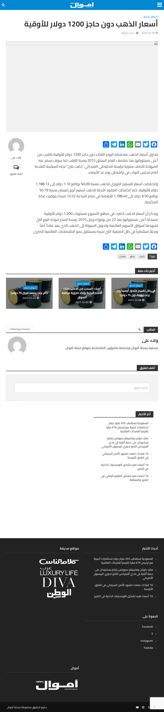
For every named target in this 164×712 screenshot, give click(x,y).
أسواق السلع (151, 17)
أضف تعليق (16, 173)
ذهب (142, 256)
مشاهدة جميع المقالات (19, 329)
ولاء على (16, 157)
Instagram (147, 640)
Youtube (148, 647)
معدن (122, 256)
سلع (132, 256)
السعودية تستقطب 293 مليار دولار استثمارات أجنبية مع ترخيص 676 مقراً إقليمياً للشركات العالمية (127, 427)
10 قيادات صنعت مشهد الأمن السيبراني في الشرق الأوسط (125, 455)
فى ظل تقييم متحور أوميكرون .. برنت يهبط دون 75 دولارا (134, 293)
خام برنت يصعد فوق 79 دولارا (29, 293)
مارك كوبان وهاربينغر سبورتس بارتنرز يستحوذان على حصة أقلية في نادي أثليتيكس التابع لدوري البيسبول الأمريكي (124, 442)
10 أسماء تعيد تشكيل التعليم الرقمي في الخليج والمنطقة (124, 477)
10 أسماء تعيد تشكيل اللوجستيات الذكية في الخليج (124, 466)
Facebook (147, 626)
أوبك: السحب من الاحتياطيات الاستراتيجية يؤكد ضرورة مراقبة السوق (82, 293)
